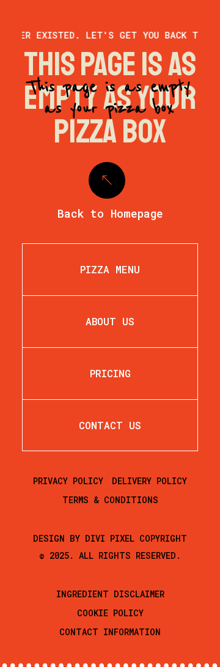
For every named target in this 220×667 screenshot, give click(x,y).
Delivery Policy (149, 481)
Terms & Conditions (110, 500)
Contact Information (110, 632)
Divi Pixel (109, 538)
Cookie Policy (110, 613)
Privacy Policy (68, 481)
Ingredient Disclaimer (110, 594)
